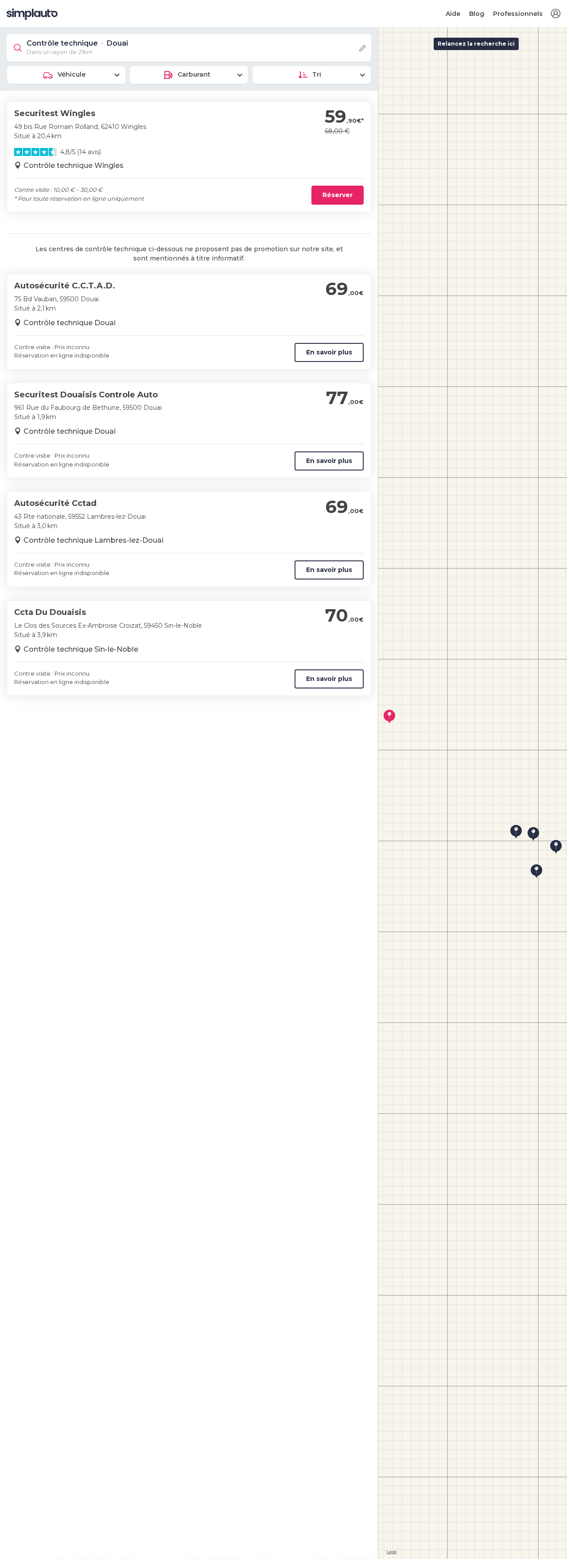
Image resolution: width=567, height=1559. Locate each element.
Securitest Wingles (54, 113)
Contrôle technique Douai (69, 323)
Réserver (337, 195)
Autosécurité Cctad (55, 503)
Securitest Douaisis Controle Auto (86, 395)
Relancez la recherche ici (476, 43)
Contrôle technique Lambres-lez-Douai (93, 540)
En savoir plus (329, 352)
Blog (476, 14)
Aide (453, 14)
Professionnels (518, 14)
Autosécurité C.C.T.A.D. (64, 286)
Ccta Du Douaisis (50, 612)
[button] (555, 14)
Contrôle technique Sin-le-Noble (80, 649)
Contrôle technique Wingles (73, 165)
